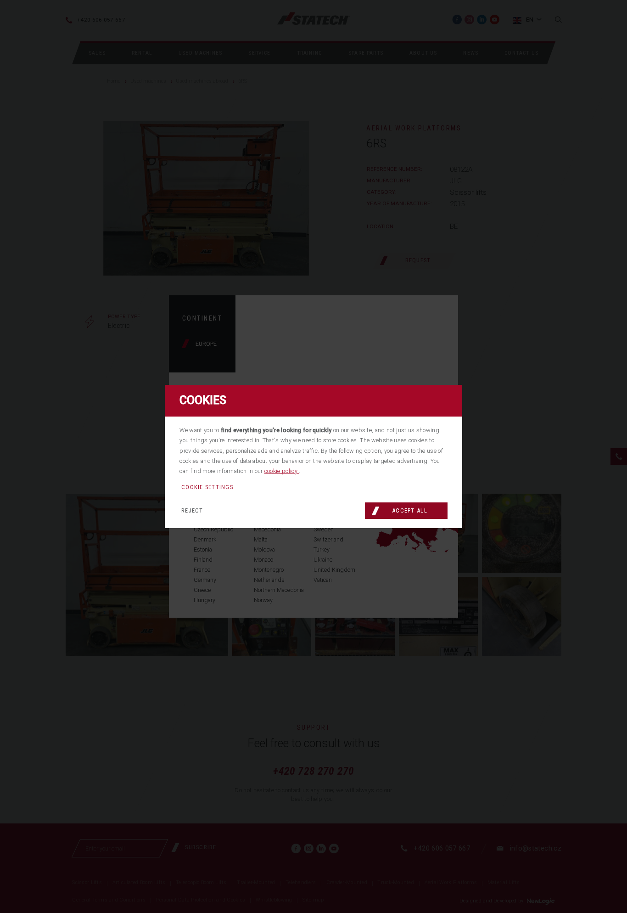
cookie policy (281, 471)
